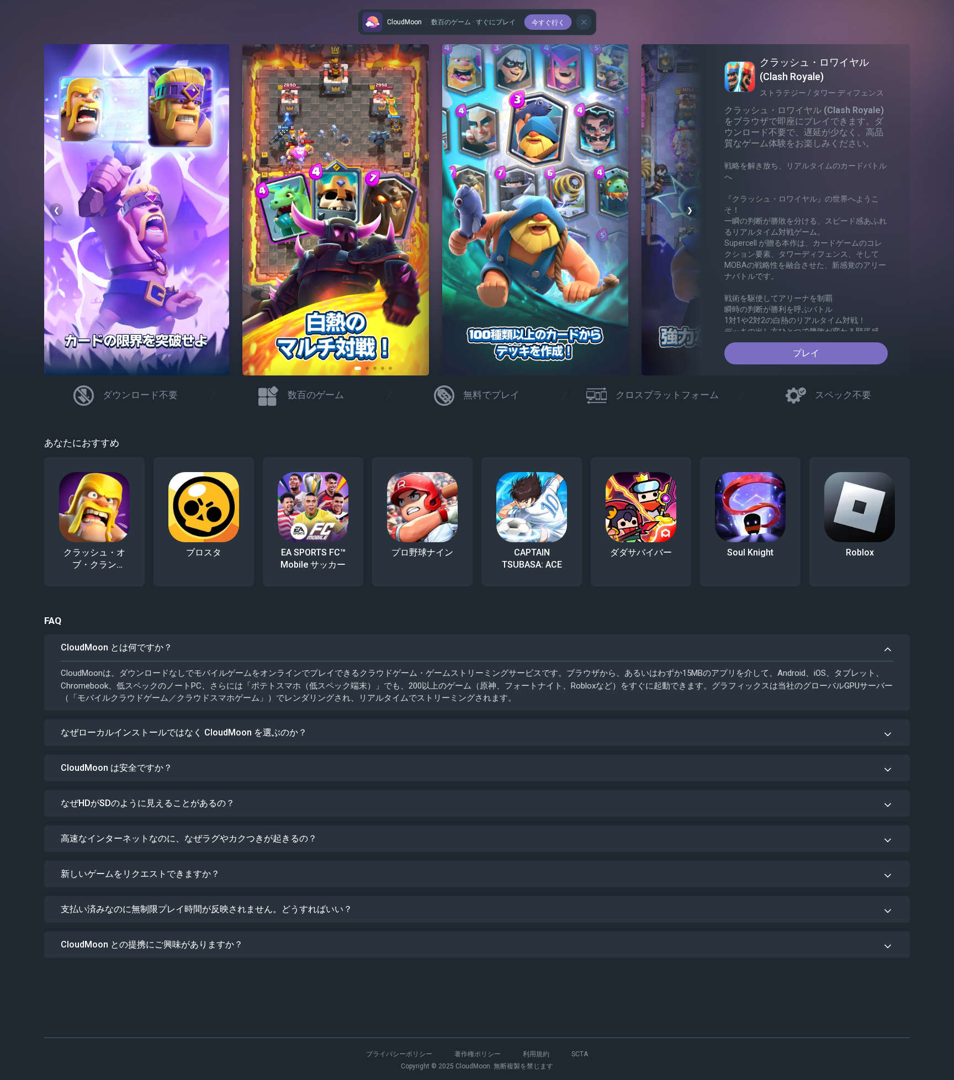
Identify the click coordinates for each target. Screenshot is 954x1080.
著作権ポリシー (477, 1054)
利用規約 (536, 1054)
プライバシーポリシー (399, 1054)
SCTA (579, 1054)
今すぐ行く (548, 23)
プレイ (806, 353)
